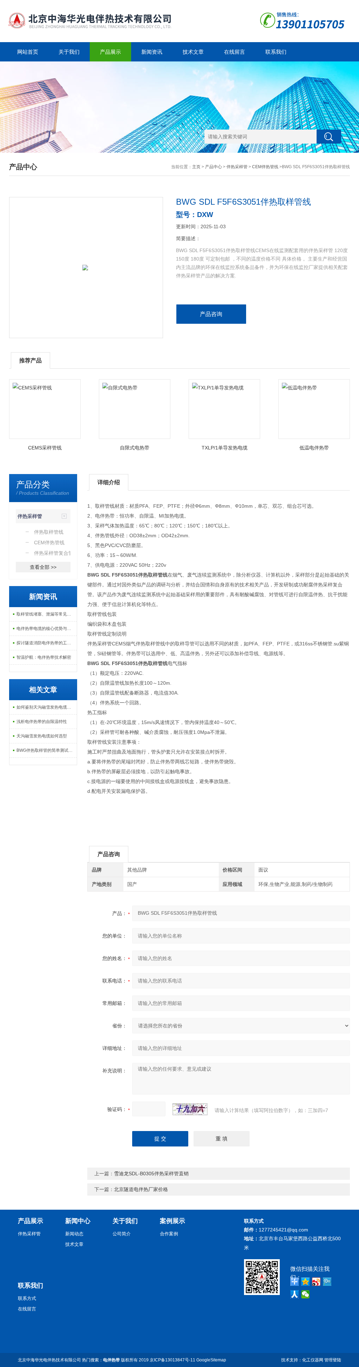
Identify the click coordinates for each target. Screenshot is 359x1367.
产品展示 (110, 52)
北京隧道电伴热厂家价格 (141, 1189)
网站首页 (27, 52)
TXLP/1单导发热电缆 (225, 448)
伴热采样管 (237, 166)
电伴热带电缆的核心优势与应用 (45, 628)
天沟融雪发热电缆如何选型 (41, 736)
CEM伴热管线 (265, 166)
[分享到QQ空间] (305, 1281)
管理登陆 (332, 1360)
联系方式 (27, 1298)
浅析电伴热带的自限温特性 (41, 721)
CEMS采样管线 (45, 448)
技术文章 (193, 52)
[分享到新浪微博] (316, 1281)
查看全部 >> (43, 567)
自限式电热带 (134, 448)
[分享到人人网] (294, 1294)
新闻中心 (77, 1220)
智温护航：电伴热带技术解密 (43, 657)
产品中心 (213, 166)
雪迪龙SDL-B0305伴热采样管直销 (151, 1173)
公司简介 (122, 1233)
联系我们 (275, 52)
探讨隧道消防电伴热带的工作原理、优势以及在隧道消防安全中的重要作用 (46, 642)
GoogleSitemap (211, 1360)
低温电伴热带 (314, 448)
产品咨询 (211, 314)
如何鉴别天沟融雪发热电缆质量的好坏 (46, 707)
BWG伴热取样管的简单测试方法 (46, 750)
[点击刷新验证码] (190, 1109)
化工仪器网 (312, 1360)
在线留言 (234, 52)
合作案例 (169, 1233)
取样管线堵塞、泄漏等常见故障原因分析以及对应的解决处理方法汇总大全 (46, 614)
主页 (196, 166)
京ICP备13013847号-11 (172, 1360)
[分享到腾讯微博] (327, 1281)
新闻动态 (74, 1233)
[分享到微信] (305, 1294)
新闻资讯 (151, 52)
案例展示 (172, 1220)
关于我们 (69, 52)
